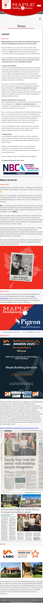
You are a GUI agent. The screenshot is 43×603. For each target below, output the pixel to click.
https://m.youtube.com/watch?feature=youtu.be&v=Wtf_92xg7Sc (19, 428)
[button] (40, 19)
